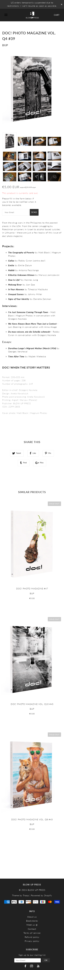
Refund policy (32, 937)
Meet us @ (32, 924)
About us (32, 916)
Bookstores (32, 920)
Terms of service (32, 933)
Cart (57, 15)
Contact (32, 929)
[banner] (32, 15)
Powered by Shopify (41, 895)
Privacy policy (32, 941)
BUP (5, 45)
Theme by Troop (20, 895)
